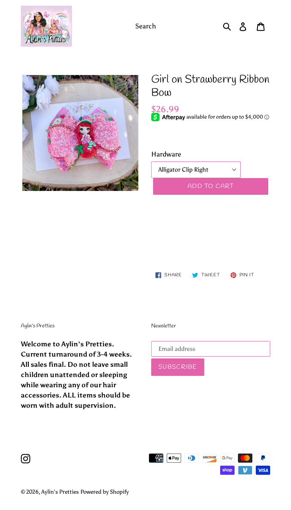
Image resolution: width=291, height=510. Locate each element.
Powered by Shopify (104, 491)
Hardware (166, 154)
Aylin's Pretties (60, 491)
